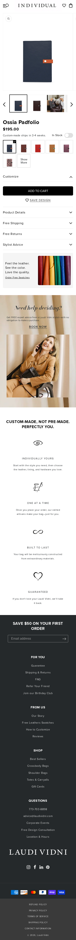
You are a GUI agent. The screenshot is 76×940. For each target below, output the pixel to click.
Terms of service (37, 916)
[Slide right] (71, 104)
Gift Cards (38, 787)
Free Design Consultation (38, 830)
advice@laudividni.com (38, 816)
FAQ (38, 679)
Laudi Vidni (43, 935)
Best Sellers (38, 759)
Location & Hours (38, 837)
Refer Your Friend (38, 686)
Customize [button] (11, 176)
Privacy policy (38, 910)
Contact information (38, 928)
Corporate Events (38, 823)
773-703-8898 (38, 809)
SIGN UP (64, 638)
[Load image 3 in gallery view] (55, 103)
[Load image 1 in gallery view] (18, 103)
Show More (23, 161)
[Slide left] (4, 104)
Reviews (38, 736)
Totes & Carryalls (38, 780)
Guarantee (38, 666)
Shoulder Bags (38, 773)
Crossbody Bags (38, 766)
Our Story (38, 716)
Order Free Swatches (17, 277)
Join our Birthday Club (38, 693)
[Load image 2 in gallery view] (37, 103)
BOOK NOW (38, 326)
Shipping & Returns (38, 672)
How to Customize (38, 730)
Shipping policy (38, 922)
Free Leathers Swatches (38, 723)
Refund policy (38, 904)
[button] (6, 5)
